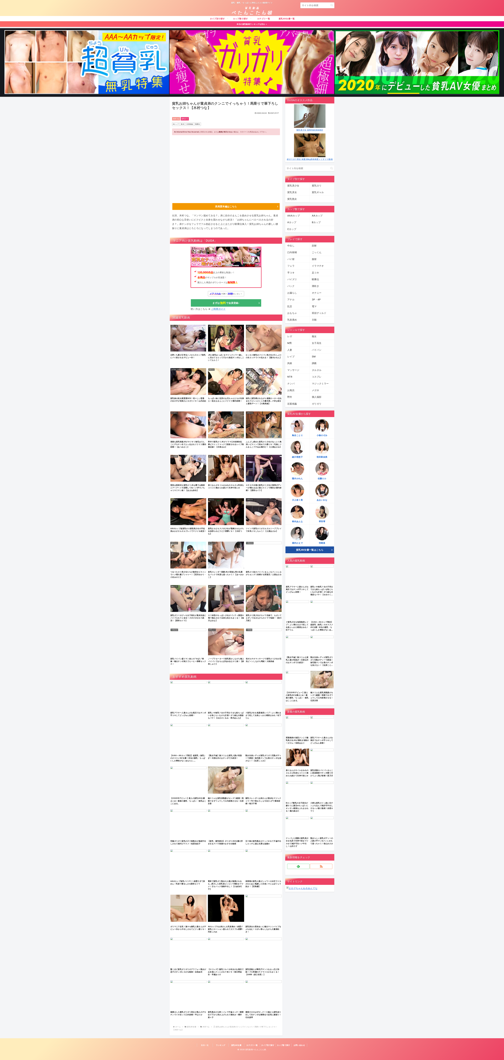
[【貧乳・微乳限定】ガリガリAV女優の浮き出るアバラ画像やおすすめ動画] (252, 62)
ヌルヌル (316, 370)
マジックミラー (320, 383)
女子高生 (316, 343)
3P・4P (316, 299)
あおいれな (322, 500)
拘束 (289, 363)
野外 (289, 397)
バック (291, 286)
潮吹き (315, 286)
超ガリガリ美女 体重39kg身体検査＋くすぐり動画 (310, 159)
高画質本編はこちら (226, 206)
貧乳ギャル (318, 192)
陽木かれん (297, 478)
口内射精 (292, 252)
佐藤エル (322, 478)
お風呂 (291, 390)
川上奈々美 (297, 500)
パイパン (316, 349)
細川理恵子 (297, 457)
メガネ (315, 390)
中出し (291, 245)
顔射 (314, 245)
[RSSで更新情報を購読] (321, 866)
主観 (314, 319)
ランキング (220, 1045)
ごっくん (316, 252)
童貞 (182, 124)
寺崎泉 (322, 543)
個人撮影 (316, 397)
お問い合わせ (299, 1045)
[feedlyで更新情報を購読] (298, 866)
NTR (289, 376)
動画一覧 (205, 1045)
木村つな (176, 119)
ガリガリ (316, 403)
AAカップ (317, 215)
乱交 (289, 306)
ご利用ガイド (218, 309)
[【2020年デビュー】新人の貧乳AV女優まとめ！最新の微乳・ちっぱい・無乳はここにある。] (417, 62)
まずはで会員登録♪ (225, 303)
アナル (291, 299)
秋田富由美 (322, 457)
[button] (331, 5)
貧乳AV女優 (236, 1045)
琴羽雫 (322, 521)
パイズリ (292, 279)
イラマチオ (318, 265)
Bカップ (316, 222)
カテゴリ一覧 (252, 1045)
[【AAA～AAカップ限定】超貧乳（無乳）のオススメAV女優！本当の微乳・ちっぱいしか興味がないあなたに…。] (86, 62)
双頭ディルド (319, 313)
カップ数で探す (283, 1045)
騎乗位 (197, 124)
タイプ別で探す (267, 1045)
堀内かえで (297, 543)
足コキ (315, 272)
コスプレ (316, 376)
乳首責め (292, 319)
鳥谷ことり (297, 435)
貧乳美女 (292, 192)
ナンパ (291, 383)
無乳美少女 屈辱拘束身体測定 (309, 130)
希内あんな (297, 521)
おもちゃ (292, 313)
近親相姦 (190, 124)
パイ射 (291, 259)
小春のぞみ (322, 435)
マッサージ (293, 370)
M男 (289, 343)
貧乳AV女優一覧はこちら (309, 549)
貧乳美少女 (293, 185)
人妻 (289, 349)
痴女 (314, 336)
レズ (289, 336)
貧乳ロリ (185, 119)
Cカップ (291, 229)
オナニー (316, 292)
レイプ (291, 356)
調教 (314, 363)
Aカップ (176, 124)
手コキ (291, 272)
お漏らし (292, 292)
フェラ (291, 265)
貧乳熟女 (292, 199)
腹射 (314, 259)
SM (314, 356)
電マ (314, 306)
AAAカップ (293, 215)
